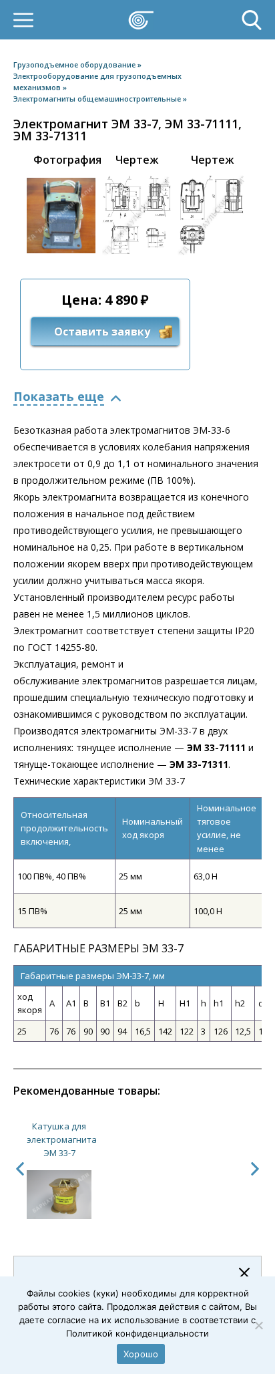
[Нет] (258, 1325)
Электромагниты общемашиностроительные (98, 99)
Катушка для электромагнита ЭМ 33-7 (62, 1139)
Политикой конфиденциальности (137, 1333)
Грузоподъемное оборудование (75, 64)
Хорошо (141, 1354)
